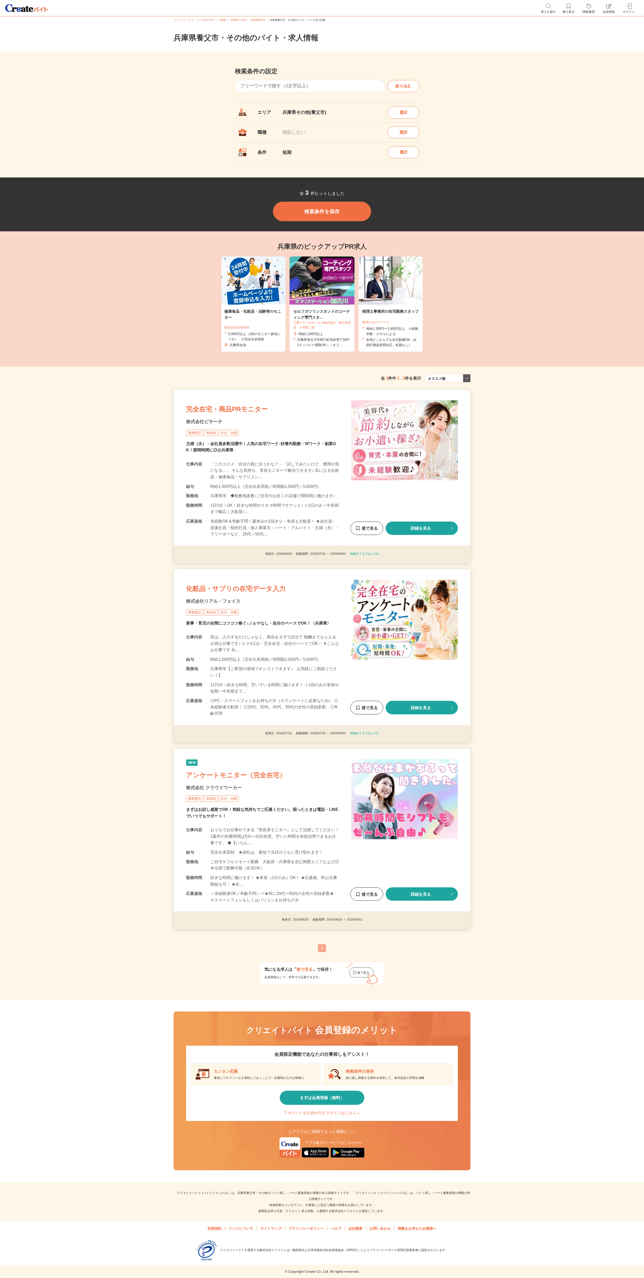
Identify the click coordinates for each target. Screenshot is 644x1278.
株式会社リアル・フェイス (213, 601)
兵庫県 (222, 20)
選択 (403, 112)
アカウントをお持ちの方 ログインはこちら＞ (322, 1113)
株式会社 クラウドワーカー (214, 787)
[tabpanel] (322, 304)
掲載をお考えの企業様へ (417, 1228)
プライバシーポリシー (306, 1228)
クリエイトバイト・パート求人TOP (194, 20)
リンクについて (241, 1228)
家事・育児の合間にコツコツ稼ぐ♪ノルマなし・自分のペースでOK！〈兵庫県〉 (258, 623)
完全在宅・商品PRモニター (227, 409)
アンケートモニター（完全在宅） (236, 775)
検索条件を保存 (322, 211)
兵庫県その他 (238, 20)
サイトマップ (270, 1228)
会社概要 (355, 1228)
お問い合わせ (380, 1228)
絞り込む (403, 86)
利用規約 (215, 1228)
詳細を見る (421, 528)
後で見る (370, 528)
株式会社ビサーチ (204, 421)
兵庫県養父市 (257, 20)
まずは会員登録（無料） (322, 1098)
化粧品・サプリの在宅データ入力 (236, 588)
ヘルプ (336, 1228)
